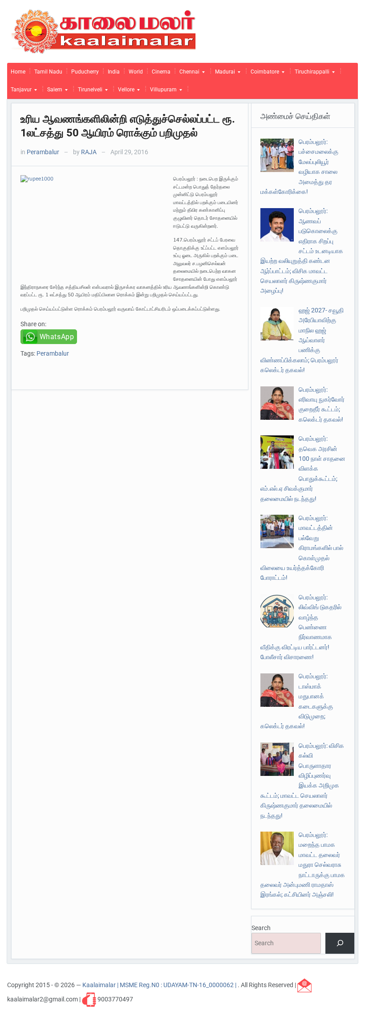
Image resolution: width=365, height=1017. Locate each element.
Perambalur (43, 152)
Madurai (223, 74)
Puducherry (85, 72)
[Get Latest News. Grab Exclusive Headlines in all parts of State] (104, 30)
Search (261, 927)
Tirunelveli (88, 91)
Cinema (161, 72)
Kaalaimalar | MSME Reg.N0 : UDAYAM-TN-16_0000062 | (160, 984)
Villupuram (161, 91)
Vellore (124, 91)
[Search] (339, 943)
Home (18, 72)
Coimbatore (263, 74)
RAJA (89, 152)
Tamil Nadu (48, 72)
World (136, 72)
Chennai (187, 74)
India (114, 72)
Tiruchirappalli (310, 74)
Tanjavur (19, 91)
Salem (53, 91)
